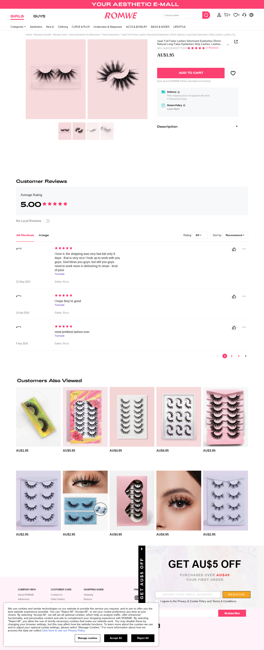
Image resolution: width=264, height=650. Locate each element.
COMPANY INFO (27, 589)
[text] (88, 248)
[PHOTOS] (86, 79)
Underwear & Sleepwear (108, 26)
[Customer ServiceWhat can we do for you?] (244, 14)
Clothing (63, 26)
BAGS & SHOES (160, 26)
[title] (132, 380)
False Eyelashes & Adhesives (84, 34)
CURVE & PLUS (81, 26)
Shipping (88, 594)
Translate (60, 274)
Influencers (24, 599)
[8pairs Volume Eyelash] (178, 500)
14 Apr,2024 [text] (22, 312)
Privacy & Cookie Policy (192, 601)
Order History (58, 599)
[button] (233, 73)
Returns (88, 599)
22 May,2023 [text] (23, 281)
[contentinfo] (22, 451)
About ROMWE (26, 594)
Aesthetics (36, 26)
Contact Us (56, 594)
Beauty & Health (42, 34)
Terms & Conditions (224, 601)
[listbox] (219, 14)
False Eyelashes (110, 34)
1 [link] (225, 356)
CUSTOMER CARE (61, 589)
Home (29, 34)
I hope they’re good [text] (68, 301)
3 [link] (238, 356)
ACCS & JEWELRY (136, 26)
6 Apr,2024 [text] (22, 343)
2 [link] (231, 356)
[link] (132, 4)
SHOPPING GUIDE (94, 589)
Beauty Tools (60, 34)
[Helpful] (234, 249)
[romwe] (120, 14)
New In (50, 26)
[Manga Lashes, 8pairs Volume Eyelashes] (132, 500)
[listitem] (38, 427)
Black (62, 281)
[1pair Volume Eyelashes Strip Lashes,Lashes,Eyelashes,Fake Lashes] (38, 417)
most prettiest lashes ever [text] (72, 332)
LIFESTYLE (179, 26)
